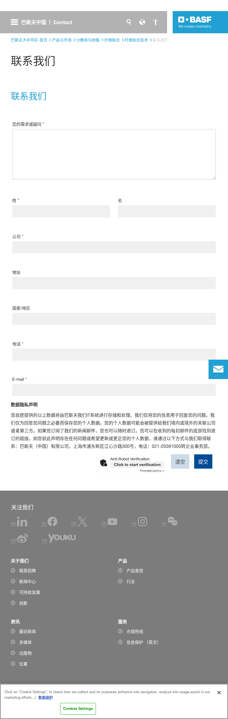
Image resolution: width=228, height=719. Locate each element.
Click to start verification (137, 464)
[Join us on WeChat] (170, 525)
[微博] (20, 542)
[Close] (219, 693)
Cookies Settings (78, 708)
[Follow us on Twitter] (79, 525)
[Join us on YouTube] (109, 525)
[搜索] (128, 22)
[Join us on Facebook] (49, 525)
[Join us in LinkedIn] (19, 525)
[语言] (142, 22)
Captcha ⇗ (152, 470)
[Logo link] (195, 22)
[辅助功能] (155, 22)
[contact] (218, 369)
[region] (114, 701)
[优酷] (59, 542)
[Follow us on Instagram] (140, 525)
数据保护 (45, 697)
